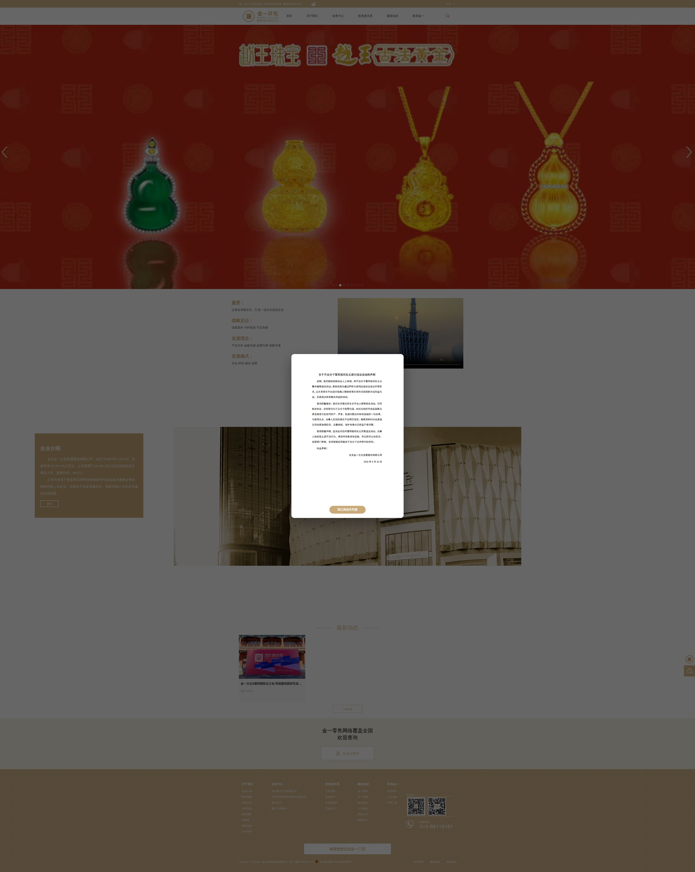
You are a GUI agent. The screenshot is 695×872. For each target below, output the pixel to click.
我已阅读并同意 (347, 509)
